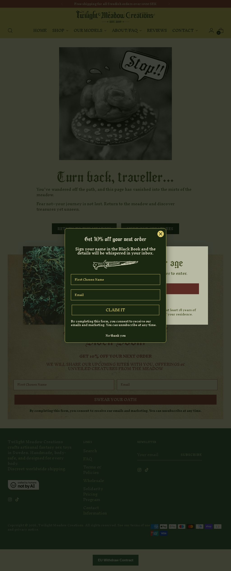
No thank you (116, 335)
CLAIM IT (115, 310)
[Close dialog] (160, 234)
